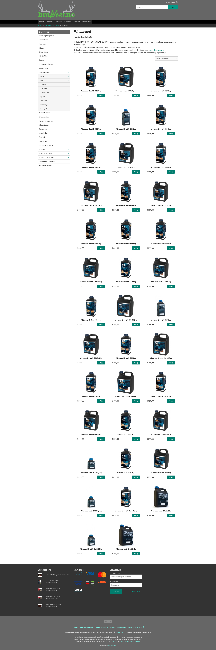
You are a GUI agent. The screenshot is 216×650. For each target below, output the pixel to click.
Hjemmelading (44, 72)
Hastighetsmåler (45, 109)
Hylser (42, 97)
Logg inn (77, 21)
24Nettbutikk (112, 645)
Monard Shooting (45, 113)
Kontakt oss (86, 21)
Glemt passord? (137, 591)
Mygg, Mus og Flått (45, 153)
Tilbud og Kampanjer (46, 36)
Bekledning (43, 129)
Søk (173, 7)
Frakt (76, 627)
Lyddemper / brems (46, 64)
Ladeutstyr (43, 105)
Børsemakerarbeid (45, 165)
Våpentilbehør (44, 125)
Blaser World (43, 52)
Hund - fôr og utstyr (46, 145)
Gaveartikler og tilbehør (47, 161)
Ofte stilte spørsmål (136, 627)
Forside (41, 21)
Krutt (42, 80)
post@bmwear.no (157, 50)
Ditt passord (114, 582)
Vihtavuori (45, 88)
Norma (44, 84)
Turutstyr (42, 149)
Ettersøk (42, 137)
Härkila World (43, 56)
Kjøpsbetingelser (86, 627)
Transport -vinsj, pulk (46, 157)
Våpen (41, 48)
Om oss (59, 21)
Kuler (42, 76)
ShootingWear (44, 117)
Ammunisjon (43, 68)
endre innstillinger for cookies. (130, 641)
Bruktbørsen (43, 40)
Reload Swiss (46, 92)
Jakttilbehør (43, 133)
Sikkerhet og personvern (105, 627)
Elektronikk (43, 141)
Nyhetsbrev (121, 627)
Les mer (115, 641)
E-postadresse (115, 573)
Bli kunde (50, 21)
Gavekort (67, 21)
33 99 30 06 (120, 632)
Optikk (41, 60)
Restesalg (42, 44)
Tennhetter (43, 101)
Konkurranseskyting (46, 121)
